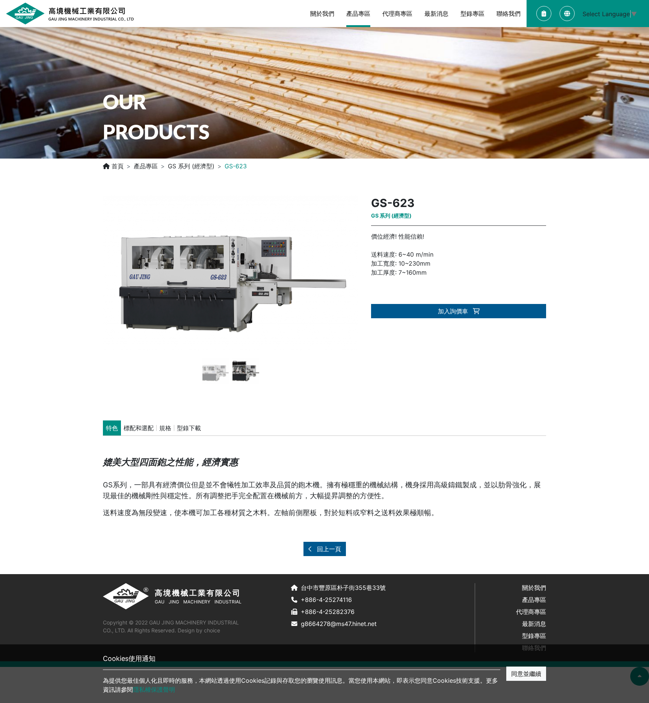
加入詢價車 (454, 311)
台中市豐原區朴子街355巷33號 (343, 587)
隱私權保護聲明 (154, 689)
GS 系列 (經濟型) (191, 166)
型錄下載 (189, 428)
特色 (112, 428)
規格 (165, 428)
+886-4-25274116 (326, 599)
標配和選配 (139, 428)
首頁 (117, 166)
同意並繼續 (526, 673)
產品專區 (146, 166)
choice (212, 630)
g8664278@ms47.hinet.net (339, 623)
